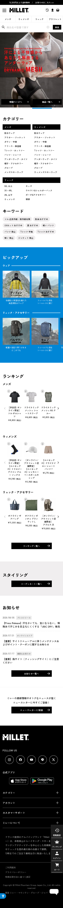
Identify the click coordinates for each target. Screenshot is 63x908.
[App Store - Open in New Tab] (18, 782)
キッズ (29, 186)
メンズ (8, 19)
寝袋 (28, 199)
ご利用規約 (10, 867)
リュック (39, 19)
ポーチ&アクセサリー (36, 194)
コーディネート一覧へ (31, 583)
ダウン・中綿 (10, 141)
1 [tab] (5, 108)
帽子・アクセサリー (13, 163)
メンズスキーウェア (13, 172)
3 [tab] (26, 108)
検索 (57, 27)
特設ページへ (15, 101)
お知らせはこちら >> (44, 2)
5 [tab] (52, 108)
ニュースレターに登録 (31, 710)
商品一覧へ (47, 101)
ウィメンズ (23, 19)
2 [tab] (16, 108)
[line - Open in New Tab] (42, 759)
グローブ (8, 167)
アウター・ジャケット (14, 137)
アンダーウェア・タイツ (15, 159)
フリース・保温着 (12, 146)
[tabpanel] (31, 69)
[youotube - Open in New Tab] (31, 759)
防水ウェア (9, 133)
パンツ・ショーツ (12, 154)
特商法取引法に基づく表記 (17, 876)
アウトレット (55, 19)
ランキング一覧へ (31, 545)
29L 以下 (8, 195)
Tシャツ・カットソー (14, 150)
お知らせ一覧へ (31, 673)
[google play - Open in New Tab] (42, 782)
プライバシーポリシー (15, 872)
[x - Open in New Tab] (53, 759)
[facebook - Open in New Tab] (20, 759)
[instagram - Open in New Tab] (9, 759)
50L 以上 (8, 186)
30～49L (8, 190)
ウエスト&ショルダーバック (39, 190)
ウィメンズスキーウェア (45, 172)
